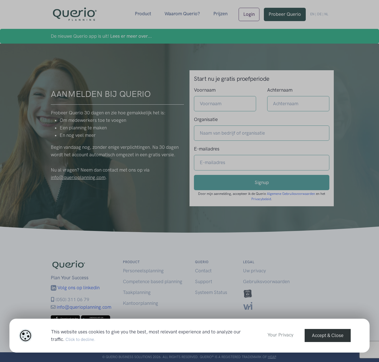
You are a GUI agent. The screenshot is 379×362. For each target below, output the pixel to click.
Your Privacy (280, 335)
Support (203, 281)
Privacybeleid (261, 199)
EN (312, 14)
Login (249, 14)
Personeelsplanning (143, 270)
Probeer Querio (285, 14)
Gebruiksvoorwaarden (266, 281)
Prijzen (220, 13)
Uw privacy (254, 270)
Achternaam (279, 90)
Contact (203, 270)
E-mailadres (206, 149)
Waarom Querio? (182, 13)
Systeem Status (211, 292)
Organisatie (206, 119)
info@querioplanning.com (78, 177)
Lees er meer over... (131, 36)
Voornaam (205, 90)
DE (319, 14)
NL (326, 14)
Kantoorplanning (140, 303)
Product (143, 13)
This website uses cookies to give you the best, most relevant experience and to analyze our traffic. (146, 335)
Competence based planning (152, 281)
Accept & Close (327, 335)
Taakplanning (137, 292)
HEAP (272, 357)
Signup (262, 182)
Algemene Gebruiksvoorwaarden (291, 194)
